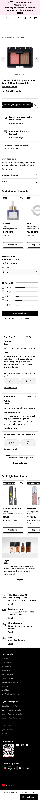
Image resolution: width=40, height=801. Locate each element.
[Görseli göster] (19, 57)
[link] (20, 313)
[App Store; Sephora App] (24, 768)
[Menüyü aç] (3, 18)
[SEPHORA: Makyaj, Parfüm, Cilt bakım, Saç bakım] (12, 18)
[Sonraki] (37, 59)
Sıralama (5, 267)
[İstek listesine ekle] (21, 198)
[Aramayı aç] (25, 18)
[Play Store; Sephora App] (10, 768)
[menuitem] (30, 18)
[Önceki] (3, 59)
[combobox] (21, 272)
